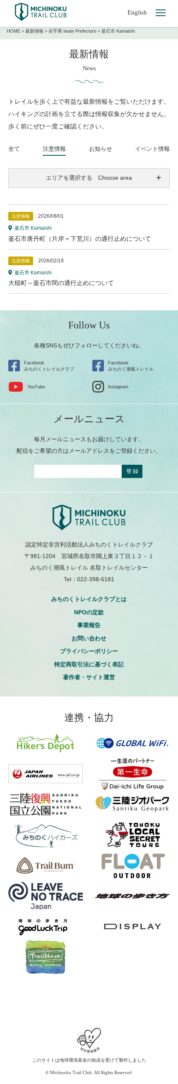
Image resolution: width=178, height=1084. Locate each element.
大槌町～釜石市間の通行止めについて (61, 282)
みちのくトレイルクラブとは (89, 599)
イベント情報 (152, 148)
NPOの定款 (89, 612)
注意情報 (54, 148)
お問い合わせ (89, 638)
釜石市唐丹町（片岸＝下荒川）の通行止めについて (79, 238)
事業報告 (89, 625)
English (137, 12)
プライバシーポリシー (89, 651)
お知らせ (100, 148)
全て (14, 148)
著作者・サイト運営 (89, 677)
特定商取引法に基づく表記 (89, 664)
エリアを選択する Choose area (89, 177)
